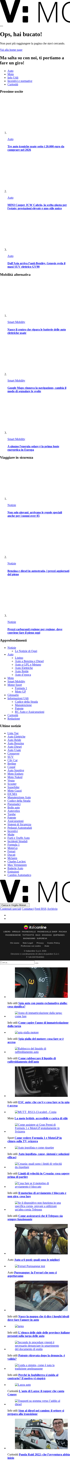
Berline (11, 763)
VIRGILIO (16, 932)
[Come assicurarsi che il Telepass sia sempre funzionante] (38, 1206)
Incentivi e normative (19, 81)
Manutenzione (23, 705)
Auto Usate (14, 750)
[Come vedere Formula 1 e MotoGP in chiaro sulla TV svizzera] (38, 1128)
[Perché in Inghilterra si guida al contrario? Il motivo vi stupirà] (38, 1367)
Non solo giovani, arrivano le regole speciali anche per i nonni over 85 (34, 514)
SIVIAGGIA (47, 935)
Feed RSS (40, 908)
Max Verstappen (17, 864)
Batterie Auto (15, 868)
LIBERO (6, 932)
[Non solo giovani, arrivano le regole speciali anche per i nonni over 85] (38, 481)
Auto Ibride (22, 671)
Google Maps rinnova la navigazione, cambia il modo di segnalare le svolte (36, 389)
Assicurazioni (15, 821)
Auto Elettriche (24, 668)
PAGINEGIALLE (29, 932)
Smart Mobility (16, 322)
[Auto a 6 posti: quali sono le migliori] (38, 1239)
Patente (19, 708)
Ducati (11, 854)
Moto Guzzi (14, 790)
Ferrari (11, 851)
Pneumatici (14, 804)
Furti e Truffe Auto (18, 837)
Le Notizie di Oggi (26, 651)
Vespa (11, 780)
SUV (10, 756)
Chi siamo (14, 943)
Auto (10, 70)
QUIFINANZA (59, 935)
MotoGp (12, 848)
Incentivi (12, 831)
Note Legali (28, 943)
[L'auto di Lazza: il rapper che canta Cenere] (38, 1384)
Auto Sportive (15, 770)
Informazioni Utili (18, 698)
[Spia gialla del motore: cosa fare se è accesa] (38, 1032)
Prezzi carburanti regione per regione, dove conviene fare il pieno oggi (34, 631)
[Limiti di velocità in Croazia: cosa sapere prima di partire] (38, 1165)
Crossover (13, 753)
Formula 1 (21, 688)
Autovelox (13, 810)
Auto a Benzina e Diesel (29, 661)
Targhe (11, 814)
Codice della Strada (26, 701)
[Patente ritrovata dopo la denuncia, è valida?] (38, 1346)
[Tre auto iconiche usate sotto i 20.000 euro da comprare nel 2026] (38, 116)
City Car (12, 760)
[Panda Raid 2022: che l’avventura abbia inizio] (38, 1434)
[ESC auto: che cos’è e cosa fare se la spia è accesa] (38, 1082)
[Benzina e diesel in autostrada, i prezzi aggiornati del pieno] (38, 540)
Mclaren (12, 858)
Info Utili (12, 77)
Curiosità (12, 84)
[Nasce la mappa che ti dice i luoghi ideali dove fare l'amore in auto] (38, 1296)
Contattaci (28, 908)
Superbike (13, 787)
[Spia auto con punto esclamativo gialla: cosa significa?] (38, 983)
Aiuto (46, 946)
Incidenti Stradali (17, 841)
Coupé (11, 767)
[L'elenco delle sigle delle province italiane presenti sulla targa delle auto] (38, 1326)
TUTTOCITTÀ (28, 935)
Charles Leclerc (16, 861)
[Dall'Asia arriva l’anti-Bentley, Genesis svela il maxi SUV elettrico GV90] (38, 232)
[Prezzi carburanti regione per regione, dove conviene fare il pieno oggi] (38, 598)
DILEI (37, 935)
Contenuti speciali (10, 908)
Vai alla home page (11, 49)
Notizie (11, 505)
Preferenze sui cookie (31, 946)
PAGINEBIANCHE (13, 935)
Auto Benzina (15, 743)
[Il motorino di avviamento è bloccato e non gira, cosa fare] (38, 1185)
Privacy (40, 943)
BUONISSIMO (29, 938)
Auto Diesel (14, 746)
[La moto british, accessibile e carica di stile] (38, 1112)
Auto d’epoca (23, 674)
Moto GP (20, 691)
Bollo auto (13, 807)
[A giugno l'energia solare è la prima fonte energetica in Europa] (38, 415)
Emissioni (13, 871)
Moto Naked (14, 777)
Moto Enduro (15, 773)
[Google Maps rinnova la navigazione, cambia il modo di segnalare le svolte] (38, 357)
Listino (19, 657)
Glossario (13, 695)
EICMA (12, 794)
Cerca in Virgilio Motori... (14, 905)
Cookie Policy (53, 943)
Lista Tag (12, 733)
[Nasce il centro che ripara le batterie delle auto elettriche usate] (38, 298)
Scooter (11, 783)
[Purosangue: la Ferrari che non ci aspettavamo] (38, 1266)
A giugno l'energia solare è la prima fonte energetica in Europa (33, 448)
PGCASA (63, 932)
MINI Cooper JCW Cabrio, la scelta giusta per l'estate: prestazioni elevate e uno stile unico (37, 206)
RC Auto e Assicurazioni (29, 711)
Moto (10, 74)
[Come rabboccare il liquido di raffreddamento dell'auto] (38, 1050)
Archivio (52, 908)
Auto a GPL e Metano (28, 664)
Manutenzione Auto (19, 797)
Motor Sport (14, 684)
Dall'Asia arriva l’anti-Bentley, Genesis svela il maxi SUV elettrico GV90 (36, 265)
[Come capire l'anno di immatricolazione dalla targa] (38, 1014)
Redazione (13, 718)
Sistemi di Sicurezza (19, 824)
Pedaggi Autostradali (19, 827)
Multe (10, 834)
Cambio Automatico (19, 875)
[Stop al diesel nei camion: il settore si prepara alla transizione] (38, 1402)
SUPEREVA (42, 938)
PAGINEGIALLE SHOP (47, 932)
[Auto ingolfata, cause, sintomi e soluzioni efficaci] (38, 1147)
